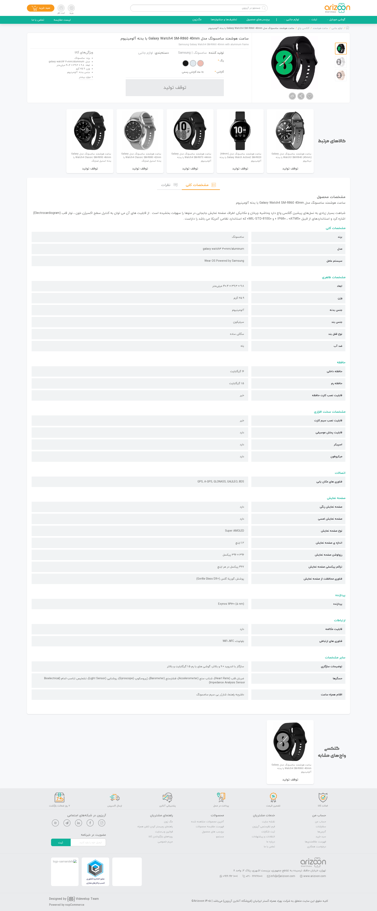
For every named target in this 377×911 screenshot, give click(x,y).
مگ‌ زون (168, 822)
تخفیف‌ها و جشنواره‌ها (224, 19)
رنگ (222, 61)
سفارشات (321, 826)
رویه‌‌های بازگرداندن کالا (161, 836)
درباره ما (270, 842)
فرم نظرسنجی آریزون (263, 826)
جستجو (220, 836)
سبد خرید (321, 836)
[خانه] (347, 28)
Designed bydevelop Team (74, 899)
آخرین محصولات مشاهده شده (207, 822)
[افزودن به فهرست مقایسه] (292, 96)
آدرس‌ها (322, 832)
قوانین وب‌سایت (164, 832)
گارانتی (220, 72)
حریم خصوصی (165, 842)
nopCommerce (74, 905)
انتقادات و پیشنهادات (263, 836)
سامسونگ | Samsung (192, 53)
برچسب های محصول (213, 832)
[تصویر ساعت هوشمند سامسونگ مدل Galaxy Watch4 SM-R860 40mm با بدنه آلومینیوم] (294, 62)
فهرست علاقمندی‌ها (315, 842)
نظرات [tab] (165, 185)
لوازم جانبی (292, 19)
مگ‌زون (196, 19)
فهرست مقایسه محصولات (210, 826)
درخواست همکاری (316, 846)
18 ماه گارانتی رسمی (193, 72)
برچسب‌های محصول (258, 19)
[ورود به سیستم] (71, 8)
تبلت (314, 19)
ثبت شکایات (268, 832)
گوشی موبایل (337, 19)
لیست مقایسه (62, 20)
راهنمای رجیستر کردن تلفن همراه (155, 826)
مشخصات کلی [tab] (197, 185)
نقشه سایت (268, 822)
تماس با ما (38, 20)
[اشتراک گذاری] (301, 96)
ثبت (60, 843)
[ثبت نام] (61, 8)
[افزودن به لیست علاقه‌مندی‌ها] (309, 96)
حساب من (320, 822)
